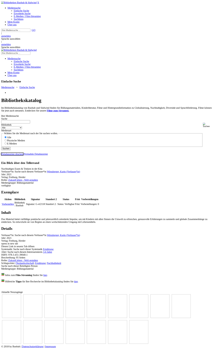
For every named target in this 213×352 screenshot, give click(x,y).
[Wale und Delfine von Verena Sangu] (75, 317)
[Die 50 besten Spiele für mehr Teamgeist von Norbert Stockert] (11, 343)
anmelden (6, 36)
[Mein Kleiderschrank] (138, 343)
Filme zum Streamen (58, 110)
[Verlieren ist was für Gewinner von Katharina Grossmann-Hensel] (117, 317)
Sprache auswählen (10, 38)
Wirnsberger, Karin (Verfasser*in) (63, 171)
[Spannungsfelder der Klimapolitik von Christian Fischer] (32, 317)
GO (33, 30)
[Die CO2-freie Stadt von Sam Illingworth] (53, 317)
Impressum (50, 346)
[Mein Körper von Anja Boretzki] (96, 343)
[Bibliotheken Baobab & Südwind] (19, 2)
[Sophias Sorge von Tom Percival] (96, 317)
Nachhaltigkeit (54, 263)
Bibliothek (6, 124)
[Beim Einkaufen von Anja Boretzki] (117, 343)
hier (45, 275)
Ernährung (48, 249)
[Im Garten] (181, 317)
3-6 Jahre (47, 252)
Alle (9, 137)
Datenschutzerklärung (32, 346)
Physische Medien (16, 140)
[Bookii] (138, 317)
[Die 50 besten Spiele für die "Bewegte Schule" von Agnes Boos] (53, 343)
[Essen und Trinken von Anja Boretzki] (75, 343)
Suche (4, 118)
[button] (207, 125)
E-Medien (12, 143)
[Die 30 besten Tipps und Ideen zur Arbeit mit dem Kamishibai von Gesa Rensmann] (11, 317)
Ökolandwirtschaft (25, 263)
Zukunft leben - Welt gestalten (23, 180)
